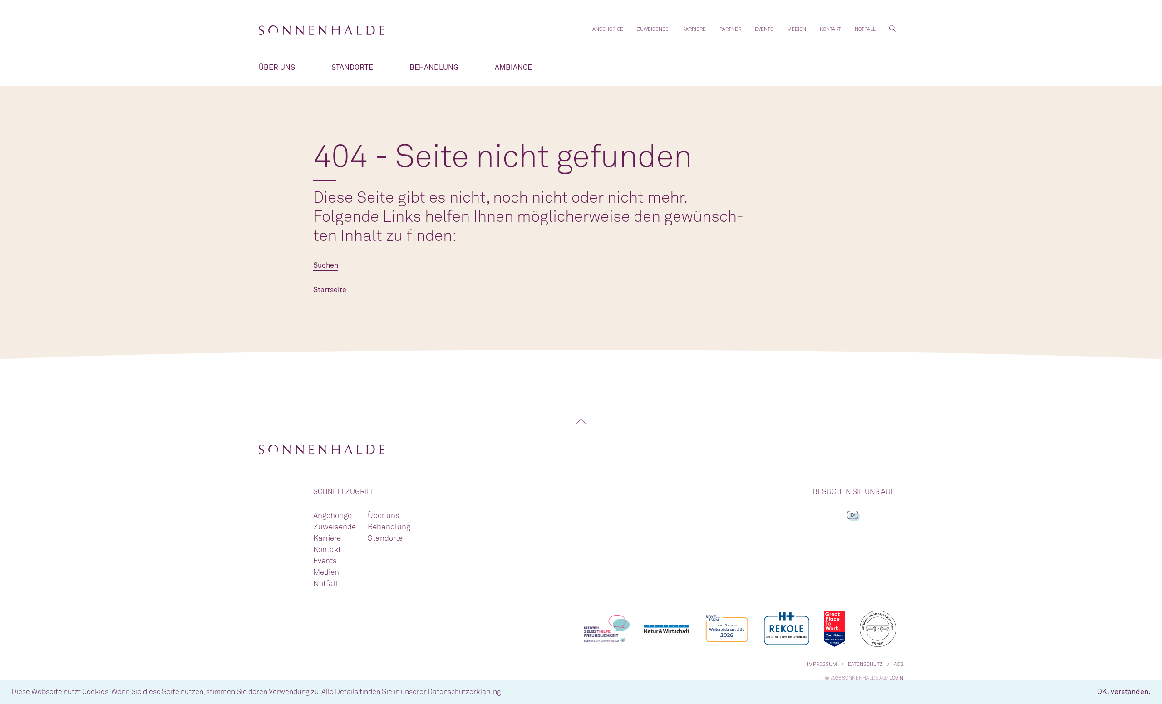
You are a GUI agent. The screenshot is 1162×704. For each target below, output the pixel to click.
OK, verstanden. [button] (1124, 691)
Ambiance (513, 67)
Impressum (822, 664)
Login (896, 677)
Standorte (352, 67)
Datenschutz (865, 664)
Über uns (277, 67)
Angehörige (607, 29)
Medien (796, 29)
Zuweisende (653, 29)
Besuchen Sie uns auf (853, 491)
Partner (730, 29)
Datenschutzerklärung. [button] (465, 691)
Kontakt (830, 29)
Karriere (694, 29)
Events (764, 29)
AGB (898, 664)
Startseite (329, 289)
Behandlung (433, 67)
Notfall (865, 29)
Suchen (325, 265)
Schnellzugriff (344, 491)
